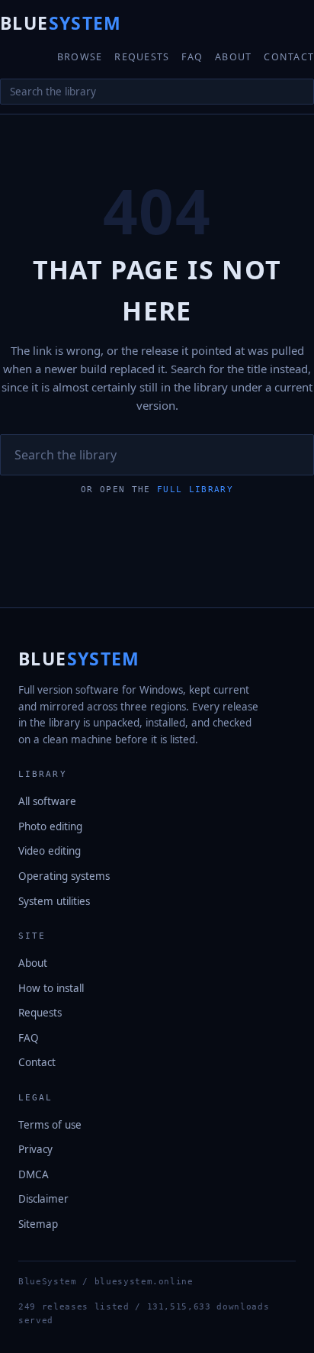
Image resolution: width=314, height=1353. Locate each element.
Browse (80, 56)
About (233, 56)
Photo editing (50, 826)
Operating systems (64, 876)
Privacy (35, 1149)
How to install (51, 988)
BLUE (61, 23)
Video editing (49, 851)
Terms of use (50, 1125)
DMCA (33, 1174)
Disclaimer (43, 1199)
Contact (289, 56)
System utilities (54, 901)
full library (195, 489)
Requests (141, 56)
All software (47, 801)
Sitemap (38, 1224)
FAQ (192, 56)
